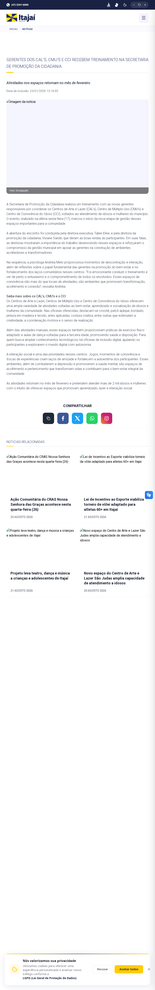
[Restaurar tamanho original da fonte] (139, 4)
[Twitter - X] (77, 418)
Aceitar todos (128, 969)
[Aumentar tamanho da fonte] (145, 4)
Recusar (102, 969)
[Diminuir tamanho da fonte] (133, 4)
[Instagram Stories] (106, 418)
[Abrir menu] (144, 18)
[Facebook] (63, 418)
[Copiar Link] (48, 418)
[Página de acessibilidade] (108, 5)
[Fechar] (149, 969)
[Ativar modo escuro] (125, 5)
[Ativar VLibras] (116, 5)
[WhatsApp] (92, 418)
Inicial (13, 29)
